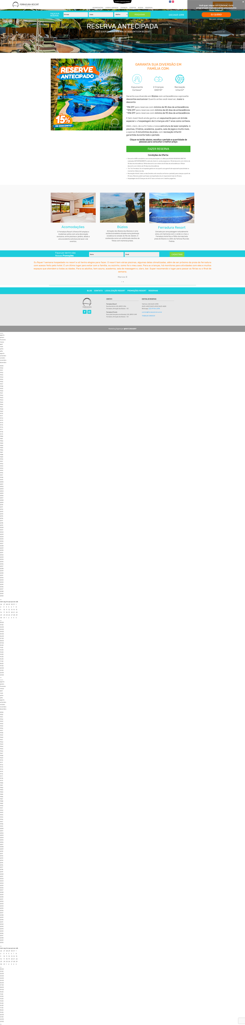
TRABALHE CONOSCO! (148, 316)
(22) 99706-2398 (154, 308)
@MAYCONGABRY (130, 329)
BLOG (89, 291)
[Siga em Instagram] (173, 2)
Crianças (123, 8)
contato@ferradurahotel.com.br (152, 312)
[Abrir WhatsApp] (240, 1020)
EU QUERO (122, 38)
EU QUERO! (216, 14)
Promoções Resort (136, 291)
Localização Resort (115, 291)
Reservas (148, 8)
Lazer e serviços (111, 8)
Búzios (140, 8)
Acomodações (98, 8)
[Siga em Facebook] (170, 2)
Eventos (132, 8)
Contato (98, 291)
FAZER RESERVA (158, 149)
